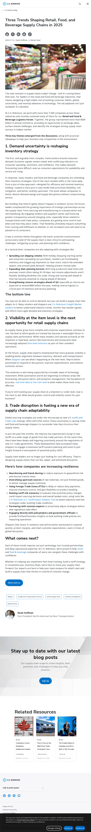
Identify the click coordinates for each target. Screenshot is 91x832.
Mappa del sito (8, 806)
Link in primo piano (11, 788)
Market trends (12, 604)
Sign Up (45, 681)
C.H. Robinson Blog (11, 10)
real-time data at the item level (31, 382)
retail (80, 548)
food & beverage (18, 552)
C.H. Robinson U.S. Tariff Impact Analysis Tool (32, 499)
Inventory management (73, 597)
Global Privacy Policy (10, 810)
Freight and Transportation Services (30, 597)
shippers (16, 359)
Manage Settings (54, 828)
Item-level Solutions (37, 343)
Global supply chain (53, 597)
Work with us (14, 582)
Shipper (10, 597)
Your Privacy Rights (9, 813)
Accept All (68, 828)
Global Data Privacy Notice (26, 820)
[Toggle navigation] (87, 4)
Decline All (80, 828)
